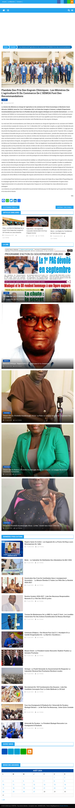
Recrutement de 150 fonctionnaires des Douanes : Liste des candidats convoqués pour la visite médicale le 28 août (46, 688)
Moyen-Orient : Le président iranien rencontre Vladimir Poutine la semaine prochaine (48, 652)
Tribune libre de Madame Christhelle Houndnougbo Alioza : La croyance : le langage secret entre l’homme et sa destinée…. (35, 471)
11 (13, 784)
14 (44, 784)
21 (44, 788)
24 (3, 791)
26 (24, 791)
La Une (19, 293)
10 (3, 784)
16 (65, 784)
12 (24, 784)
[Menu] (8, 10)
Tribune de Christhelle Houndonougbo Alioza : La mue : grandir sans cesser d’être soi (31, 526)
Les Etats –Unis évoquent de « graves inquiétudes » (65, 207)
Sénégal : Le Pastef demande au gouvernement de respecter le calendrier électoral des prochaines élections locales (47, 670)
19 (24, 788)
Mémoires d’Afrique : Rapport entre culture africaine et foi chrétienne (26, 364)
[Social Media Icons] (5, 751)
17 (3, 788)
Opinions (6, 360)
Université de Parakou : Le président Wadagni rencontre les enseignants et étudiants (46, 724)
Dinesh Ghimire (64, 806)
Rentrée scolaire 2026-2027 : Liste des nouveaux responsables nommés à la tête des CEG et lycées (47, 597)
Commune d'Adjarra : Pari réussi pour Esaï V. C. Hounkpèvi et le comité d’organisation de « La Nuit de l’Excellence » (47, 634)
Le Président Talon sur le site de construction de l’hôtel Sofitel (12, 207)
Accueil (4, 1)
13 (34, 784)
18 (13, 788)
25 (13, 791)
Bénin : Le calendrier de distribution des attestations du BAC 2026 (48, 560)
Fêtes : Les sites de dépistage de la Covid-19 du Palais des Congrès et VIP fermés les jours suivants (13, 230)
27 (34, 791)
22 (54, 788)
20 (34, 788)
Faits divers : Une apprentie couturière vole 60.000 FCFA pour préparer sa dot (36, 231)
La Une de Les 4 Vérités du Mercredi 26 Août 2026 (38, 296)
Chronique (7, 413)
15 (54, 784)
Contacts (19, 1)
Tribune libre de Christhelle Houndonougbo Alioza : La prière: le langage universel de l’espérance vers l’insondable (37, 417)
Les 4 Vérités (5, 237)
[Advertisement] (37, 29)
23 (65, 788)
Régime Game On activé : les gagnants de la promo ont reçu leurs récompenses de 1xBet (49, 543)
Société (4, 99)
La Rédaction (11, 1)
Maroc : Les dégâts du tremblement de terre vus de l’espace (61, 232)
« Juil (3, 799)
